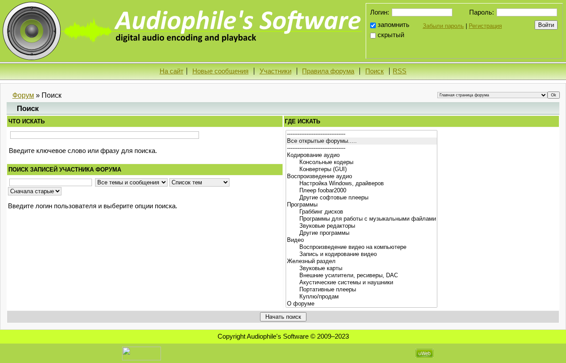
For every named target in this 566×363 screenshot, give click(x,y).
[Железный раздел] (361, 261)
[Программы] (361, 204)
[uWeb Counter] (141, 352)
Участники (275, 71)
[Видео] (361, 240)
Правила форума (328, 71)
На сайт (172, 71)
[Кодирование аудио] (361, 155)
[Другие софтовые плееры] (361, 197)
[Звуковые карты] (361, 268)
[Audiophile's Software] (184, 30)
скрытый (391, 34)
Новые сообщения (220, 71)
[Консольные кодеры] (361, 162)
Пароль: (481, 11)
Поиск (374, 71)
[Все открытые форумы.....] (361, 141)
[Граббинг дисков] (361, 211)
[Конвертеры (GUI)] (361, 169)
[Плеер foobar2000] (361, 190)
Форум (23, 95)
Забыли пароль (443, 26)
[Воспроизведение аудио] (361, 176)
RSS (399, 71)
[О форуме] (361, 303)
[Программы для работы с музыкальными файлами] (361, 218)
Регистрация (485, 26)
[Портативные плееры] (361, 289)
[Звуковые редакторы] (361, 225)
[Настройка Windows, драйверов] (361, 183)
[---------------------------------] (361, 134)
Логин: (379, 11)
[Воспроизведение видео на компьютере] (361, 247)
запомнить (393, 24)
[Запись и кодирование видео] (361, 254)
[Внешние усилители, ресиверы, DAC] (361, 275)
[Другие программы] (361, 233)
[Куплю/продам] (361, 296)
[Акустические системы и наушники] (361, 282)
